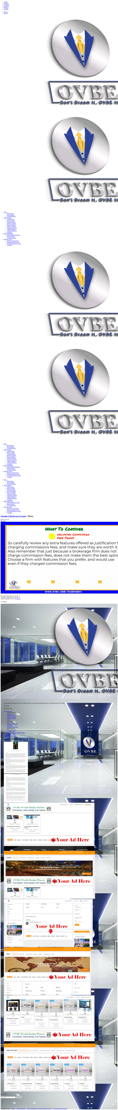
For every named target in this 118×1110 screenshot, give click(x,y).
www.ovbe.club (8, 711)
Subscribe (18, 1097)
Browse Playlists (11, 225)
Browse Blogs (10, 215)
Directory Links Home (13, 241)
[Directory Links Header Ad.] (49, 1091)
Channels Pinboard (12, 230)
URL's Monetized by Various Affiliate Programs (39, 1108)
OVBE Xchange (11, 730)
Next (4, 521)
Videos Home (10, 219)
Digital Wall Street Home (13, 235)
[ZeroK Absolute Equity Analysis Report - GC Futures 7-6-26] (16, 773)
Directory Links (11, 731)
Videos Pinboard (11, 229)
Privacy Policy (10, 722)
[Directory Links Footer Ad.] (49, 1042)
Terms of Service (21, 1108)
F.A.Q (8, 720)
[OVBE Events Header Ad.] (49, 898)
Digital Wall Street (11, 735)
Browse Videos (11, 220)
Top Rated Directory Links (14, 243)
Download (17, 598)
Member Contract (11, 718)
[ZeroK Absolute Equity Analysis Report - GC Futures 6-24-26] (16, 802)
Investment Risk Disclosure (60, 1108)
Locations (9, 232)
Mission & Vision (11, 715)
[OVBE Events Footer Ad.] (49, 850)
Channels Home (11, 222)
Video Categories (11, 226)
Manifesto (9, 725)
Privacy (13, 1108)
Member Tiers (10, 714)
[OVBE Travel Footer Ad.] (48, 946)
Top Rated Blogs (11, 216)
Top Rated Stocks (11, 238)
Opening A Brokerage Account (13, 516)
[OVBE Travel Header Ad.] (47, 994)
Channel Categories (12, 228)
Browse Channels (11, 223)
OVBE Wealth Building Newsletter (16, 732)
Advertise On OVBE (12, 727)
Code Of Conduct (11, 717)
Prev (2, 521)
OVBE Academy (11, 734)
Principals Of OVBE (12, 724)
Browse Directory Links (13, 242)
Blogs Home (10, 213)
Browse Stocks (11, 236)
